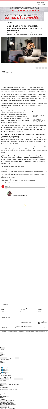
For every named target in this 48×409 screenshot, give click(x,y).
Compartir (17, 378)
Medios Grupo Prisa (24, 339)
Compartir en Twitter (4, 402)
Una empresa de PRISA (24, 336)
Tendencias (10, 22)
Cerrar (1, 385)
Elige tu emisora (41, 4)
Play (1, 355)
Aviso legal (4, 331)
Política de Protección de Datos (12, 331)
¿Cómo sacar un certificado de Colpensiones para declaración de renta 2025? (27, 308)
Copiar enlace (3, 406)
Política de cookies (21, 331)
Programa (32, 2)
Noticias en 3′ (3, 358)
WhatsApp (45, 68)
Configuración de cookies (30, 331)
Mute (1, 353)
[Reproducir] (3, 186)
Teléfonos (21, 332)
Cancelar (6, 396)
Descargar (2, 407)
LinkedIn (43, 68)
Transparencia (37, 331)
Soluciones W (43, 331)
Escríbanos (26, 332)
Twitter (39, 68)
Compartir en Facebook (5, 400)
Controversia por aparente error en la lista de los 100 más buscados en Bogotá (9, 308)
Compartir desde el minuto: (7, 408)
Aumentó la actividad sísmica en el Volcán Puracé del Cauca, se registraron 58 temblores (27, 321)
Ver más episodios (4, 378)
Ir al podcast (11, 378)
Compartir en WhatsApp (5, 404)
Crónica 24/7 (3, 373)
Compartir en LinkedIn (5, 403)
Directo (17, 358)
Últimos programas (11, 358)
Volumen (2, 354)
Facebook (37, 68)
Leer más (25, 195)
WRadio (8, 3)
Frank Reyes (3, 71)
